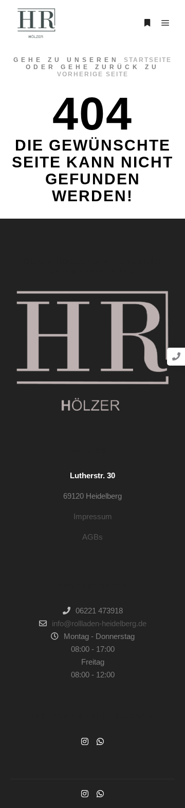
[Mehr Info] (147, 23)
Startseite (148, 59)
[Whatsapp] (100, 741)
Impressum (92, 516)
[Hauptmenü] (165, 23)
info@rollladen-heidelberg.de (99, 623)
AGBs (92, 537)
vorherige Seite (92, 74)
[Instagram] (84, 741)
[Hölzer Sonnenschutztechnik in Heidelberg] (36, 23)
